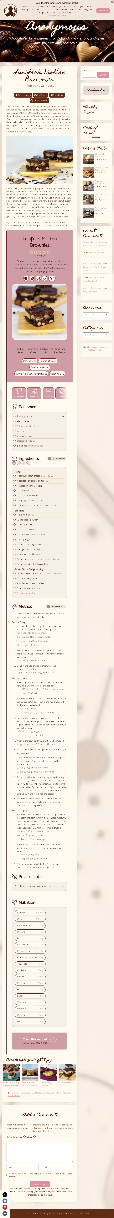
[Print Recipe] (25, 278)
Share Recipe (58, 95)
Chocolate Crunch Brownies (95, 245)
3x (23, 463)
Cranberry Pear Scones (101, 196)
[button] (31, 252)
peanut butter (13, 1095)
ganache (66, 1092)
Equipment (19, 397)
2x (19, 463)
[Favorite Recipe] (44, 278)
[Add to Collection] (38, 278)
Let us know (29, 1043)
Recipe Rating (12, 1137)
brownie (15, 1092)
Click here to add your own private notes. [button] (35, 886)
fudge (58, 1092)
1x (14, 463)
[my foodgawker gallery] (96, 350)
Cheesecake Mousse (100, 155)
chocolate (25, 1092)
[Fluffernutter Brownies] (89, 212)
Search (86, 70)
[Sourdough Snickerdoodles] (89, 185)
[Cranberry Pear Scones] (89, 199)
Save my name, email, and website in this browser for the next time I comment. (41, 1175)
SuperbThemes (82, 1213)
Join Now (103, 10)
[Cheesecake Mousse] (89, 158)
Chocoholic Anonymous (93, 242)
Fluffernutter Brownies (100, 209)
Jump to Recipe (24, 95)
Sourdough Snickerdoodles (101, 182)
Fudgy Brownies (90, 292)
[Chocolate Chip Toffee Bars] (89, 172)
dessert (50, 1092)
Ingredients (34, 397)
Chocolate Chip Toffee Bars (101, 169)
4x (28, 463)
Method (48, 397)
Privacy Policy (60, 1213)
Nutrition (61, 397)
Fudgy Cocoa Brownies (46, 210)
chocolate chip (39, 1092)
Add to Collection (41, 100)
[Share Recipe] (32, 278)
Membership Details (57, 15)
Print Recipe (42, 95)
